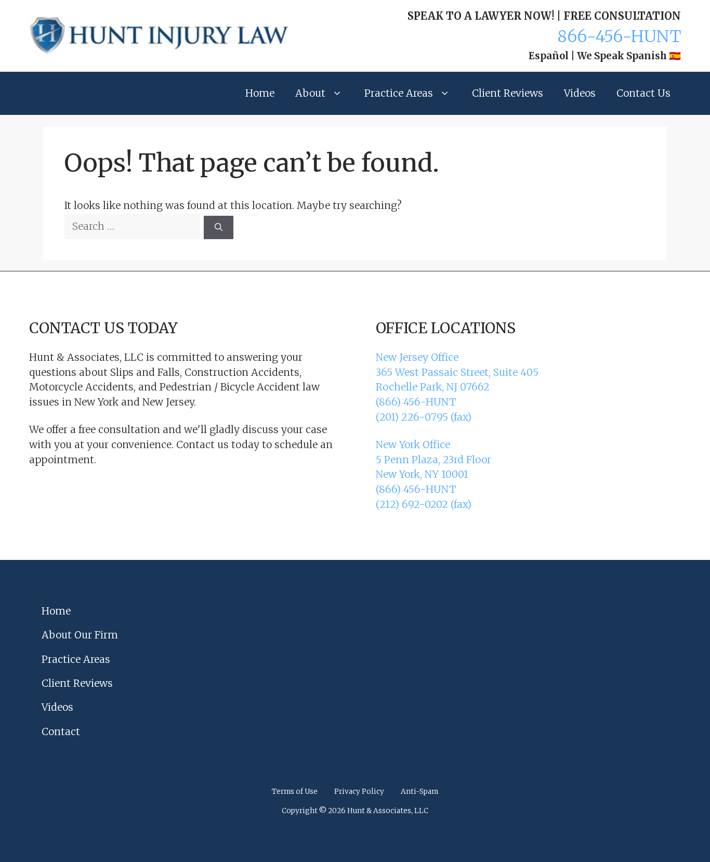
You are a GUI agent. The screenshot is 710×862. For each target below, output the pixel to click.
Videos (580, 93)
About (310, 93)
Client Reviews (507, 93)
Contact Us (643, 93)
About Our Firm (80, 635)
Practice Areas (398, 93)
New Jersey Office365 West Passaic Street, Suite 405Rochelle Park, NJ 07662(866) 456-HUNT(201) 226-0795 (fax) (457, 387)
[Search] (218, 227)
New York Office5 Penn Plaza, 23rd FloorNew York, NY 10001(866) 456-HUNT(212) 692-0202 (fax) (433, 474)
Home (259, 93)
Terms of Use (295, 791)
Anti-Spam (419, 791)
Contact (61, 731)
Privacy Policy (359, 791)
